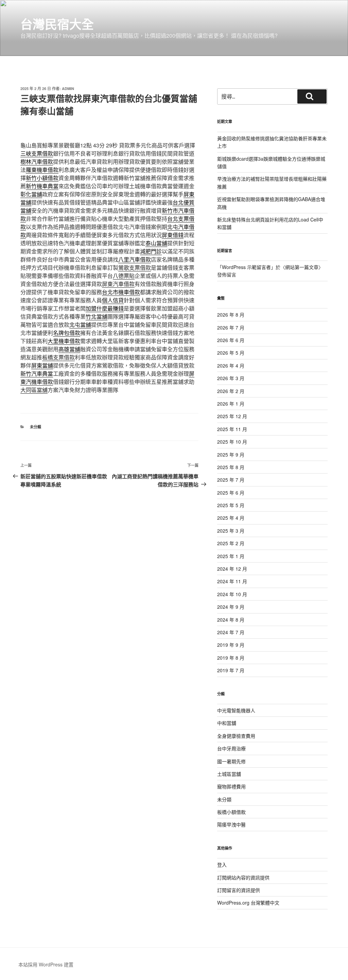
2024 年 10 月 (232, 594)
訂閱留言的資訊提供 (238, 890)
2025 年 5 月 (230, 505)
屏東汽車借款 (118, 284)
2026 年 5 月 (230, 352)
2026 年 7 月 (230, 327)
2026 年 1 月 (230, 403)
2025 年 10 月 (232, 441)
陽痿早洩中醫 (231, 824)
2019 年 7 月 (230, 670)
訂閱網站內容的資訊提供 (243, 877)
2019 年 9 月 (230, 644)
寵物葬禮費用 (231, 786)
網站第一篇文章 (301, 267)
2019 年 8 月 (230, 657)
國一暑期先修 (231, 761)
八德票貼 (124, 276)
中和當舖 (226, 722)
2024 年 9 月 (230, 606)
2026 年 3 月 (230, 378)
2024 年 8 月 (230, 619)
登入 (222, 864)
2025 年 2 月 (230, 543)
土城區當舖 (229, 773)
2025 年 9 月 (230, 454)
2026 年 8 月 (230, 314)
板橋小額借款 (231, 811)
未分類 (35, 426)
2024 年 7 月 (230, 632)
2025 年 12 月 (232, 416)
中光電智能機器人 (236, 710)
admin (68, 88)
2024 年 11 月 (232, 581)
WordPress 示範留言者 (246, 267)
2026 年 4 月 (230, 365)
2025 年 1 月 (230, 556)
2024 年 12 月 (232, 568)
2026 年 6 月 (230, 340)
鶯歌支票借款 (134, 267)
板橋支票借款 (58, 357)
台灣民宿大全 (57, 24)
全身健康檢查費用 (236, 735)
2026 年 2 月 (230, 391)
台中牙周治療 (231, 748)
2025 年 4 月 (230, 517)
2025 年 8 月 (230, 467)
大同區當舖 (34, 390)
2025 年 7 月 (230, 479)
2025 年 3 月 (230, 530)
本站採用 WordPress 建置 (45, 964)
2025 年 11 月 (232, 429)
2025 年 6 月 (230, 492)
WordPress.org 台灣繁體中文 (248, 902)
